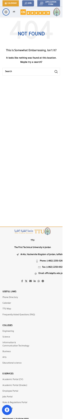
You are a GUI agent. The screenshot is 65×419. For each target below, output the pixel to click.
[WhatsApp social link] (39, 281)
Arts (4, 357)
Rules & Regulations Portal (14, 403)
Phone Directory (10, 297)
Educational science (12, 363)
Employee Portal (10, 391)
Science (6, 337)
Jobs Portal (7, 397)
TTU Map (6, 309)
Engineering (8, 331)
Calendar (12, 3)
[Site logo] (35, 12)
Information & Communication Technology (15, 344)
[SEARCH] (56, 72)
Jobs (30, 3)
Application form (50, 3)
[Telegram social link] (43, 281)
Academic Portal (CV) (12, 379)
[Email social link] (30, 281)
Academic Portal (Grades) (14, 385)
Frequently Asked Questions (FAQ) (18, 315)
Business (6, 352)
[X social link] (26, 281)
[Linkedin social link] (35, 281)
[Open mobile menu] (6, 12)
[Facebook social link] (22, 281)
